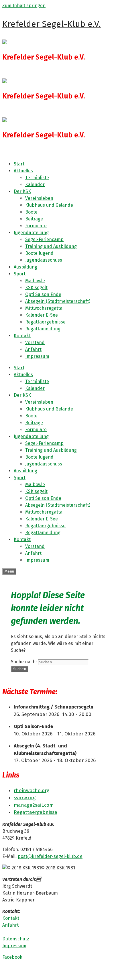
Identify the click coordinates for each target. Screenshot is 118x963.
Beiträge (34, 219)
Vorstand (35, 342)
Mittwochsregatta (43, 308)
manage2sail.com (34, 805)
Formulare (36, 225)
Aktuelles (23, 170)
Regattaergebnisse (45, 322)
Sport (19, 274)
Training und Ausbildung (51, 246)
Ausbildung (25, 267)
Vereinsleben (39, 198)
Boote (31, 212)
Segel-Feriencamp (44, 239)
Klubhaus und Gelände (49, 205)
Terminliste (37, 177)
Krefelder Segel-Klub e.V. (51, 24)
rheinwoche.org (31, 791)
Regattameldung (42, 328)
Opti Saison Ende (43, 294)
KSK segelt (36, 287)
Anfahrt (33, 349)
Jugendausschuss (43, 260)
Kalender (35, 184)
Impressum (37, 356)
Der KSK (22, 191)
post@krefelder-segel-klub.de (50, 856)
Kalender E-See (41, 315)
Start (19, 164)
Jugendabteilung (31, 232)
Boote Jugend (39, 253)
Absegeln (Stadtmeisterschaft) (57, 301)
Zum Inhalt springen (24, 5)
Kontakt (22, 335)
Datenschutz (15, 939)
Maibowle (35, 280)
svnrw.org (25, 798)
